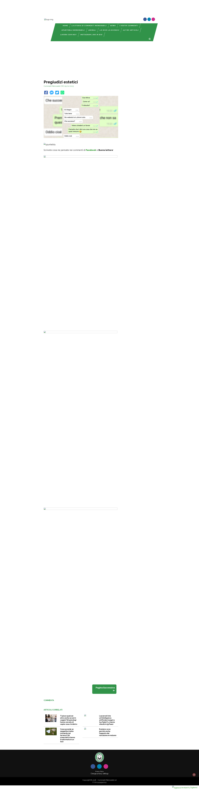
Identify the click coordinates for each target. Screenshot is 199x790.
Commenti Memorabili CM (53, 86)
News (113, 25)
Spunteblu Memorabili (73, 30)
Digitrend (189, 787)
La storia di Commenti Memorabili (89, 25)
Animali (92, 30)
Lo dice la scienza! (110, 30)
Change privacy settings (99, 774)
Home (65, 25)
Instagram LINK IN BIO (91, 34)
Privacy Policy (99, 771)
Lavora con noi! (68, 34)
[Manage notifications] (194, 774)
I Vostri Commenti (128, 25)
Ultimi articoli (131, 30)
